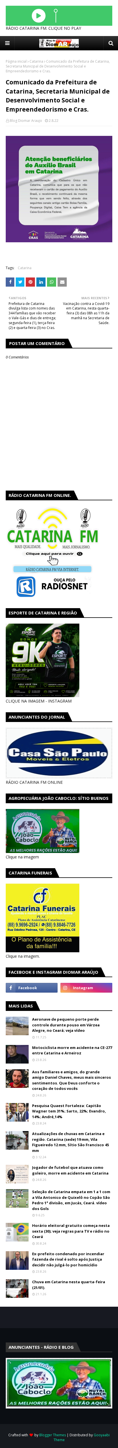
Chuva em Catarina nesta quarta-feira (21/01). (68, 1284)
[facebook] (32, 988)
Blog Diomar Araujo (26, 120)
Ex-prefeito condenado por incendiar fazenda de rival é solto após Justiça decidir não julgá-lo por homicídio (68, 1259)
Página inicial (16, 61)
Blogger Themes (52, 1435)
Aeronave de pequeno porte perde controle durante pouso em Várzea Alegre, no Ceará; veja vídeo (66, 1025)
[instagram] (86, 988)
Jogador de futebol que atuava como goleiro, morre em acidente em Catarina (70, 1170)
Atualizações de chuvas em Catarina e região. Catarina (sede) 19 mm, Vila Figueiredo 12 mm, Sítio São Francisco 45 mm (70, 1142)
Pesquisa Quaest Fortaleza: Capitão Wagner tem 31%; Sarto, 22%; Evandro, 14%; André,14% (69, 1111)
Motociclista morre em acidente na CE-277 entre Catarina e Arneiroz (72, 1050)
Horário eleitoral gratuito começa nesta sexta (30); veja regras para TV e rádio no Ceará (71, 1231)
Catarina (36, 61)
